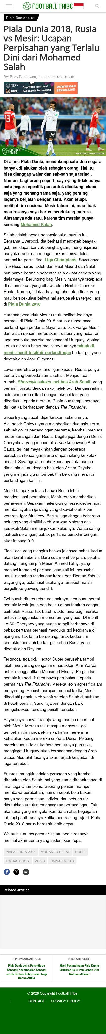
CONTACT (36, 1000)
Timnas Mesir (62, 860)
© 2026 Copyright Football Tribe (52, 993)
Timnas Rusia (18, 860)
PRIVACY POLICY (65, 1000)
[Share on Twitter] (16, 871)
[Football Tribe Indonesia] (53, 6)
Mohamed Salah (55, 851)
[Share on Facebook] (7, 871)
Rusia (80, 851)
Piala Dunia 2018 (20, 17)
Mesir (40, 860)
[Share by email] (26, 871)
